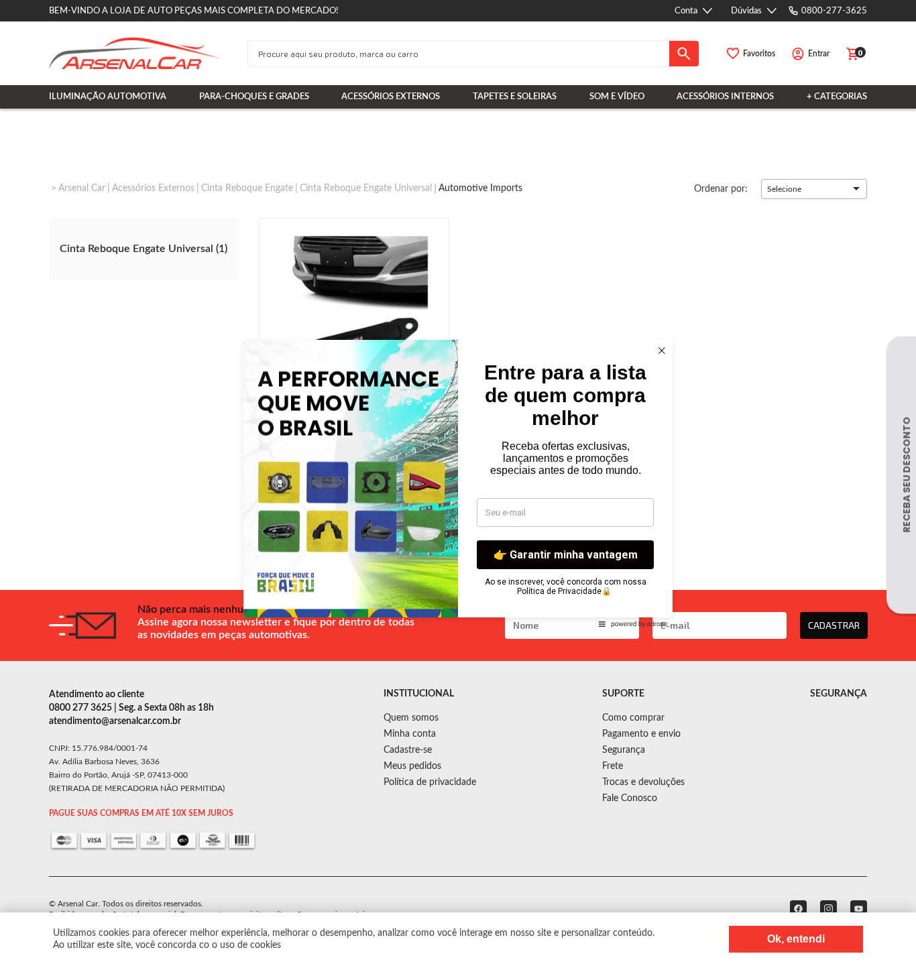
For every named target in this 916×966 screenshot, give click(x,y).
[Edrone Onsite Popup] (458, 483)
